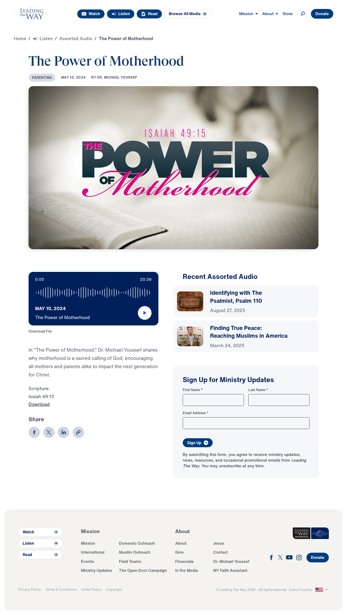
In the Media (186, 570)
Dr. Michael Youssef (231, 561)
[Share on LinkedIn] (63, 432)
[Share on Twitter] (49, 432)
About (180, 543)
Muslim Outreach (134, 552)
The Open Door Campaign (143, 570)
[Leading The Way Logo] (32, 14)
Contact (220, 552)
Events (87, 561)
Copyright (114, 589)
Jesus (218, 543)
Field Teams (130, 561)
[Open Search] (303, 14)
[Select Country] (322, 590)
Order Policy (91, 589)
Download (39, 404)
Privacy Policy (29, 589)
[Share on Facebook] (34, 432)
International (92, 552)
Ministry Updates (96, 570)
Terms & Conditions (61, 589)
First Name (193, 390)
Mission (88, 543)
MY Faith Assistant (230, 570)
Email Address (195, 413)
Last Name (258, 390)
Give (179, 552)
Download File (40, 331)
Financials (184, 561)
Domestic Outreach (137, 543)
